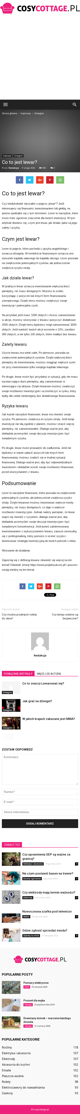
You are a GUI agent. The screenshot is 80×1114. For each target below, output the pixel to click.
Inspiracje (7, 155)
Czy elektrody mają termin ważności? (48, 892)
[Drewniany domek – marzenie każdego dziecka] (11, 1022)
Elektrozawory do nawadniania (23, 1087)
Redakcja (14, 167)
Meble (26, 916)
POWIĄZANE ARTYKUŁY (18, 673)
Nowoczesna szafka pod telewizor (47, 911)
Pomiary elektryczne (36, 982)
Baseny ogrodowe (32, 878)
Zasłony (7, 1093)
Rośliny (7, 1047)
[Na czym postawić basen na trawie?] (11, 878)
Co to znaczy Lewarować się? (43, 683)
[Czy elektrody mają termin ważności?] (11, 897)
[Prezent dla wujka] (11, 1005)
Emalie (6, 1070)
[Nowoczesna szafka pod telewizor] (11, 916)
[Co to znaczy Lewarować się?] (11, 687)
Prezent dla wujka (34, 1000)
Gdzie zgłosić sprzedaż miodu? (44, 930)
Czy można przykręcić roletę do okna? (19, 616)
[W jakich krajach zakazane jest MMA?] (11, 723)
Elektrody (27, 897)
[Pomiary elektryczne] (11, 987)
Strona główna (9, 113)
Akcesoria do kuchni (16, 1065)
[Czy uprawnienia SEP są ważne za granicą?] (11, 859)
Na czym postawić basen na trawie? (47, 873)
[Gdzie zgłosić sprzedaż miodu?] (11, 935)
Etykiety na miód (31, 935)
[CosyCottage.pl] (40, 8)
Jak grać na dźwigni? (37, 701)
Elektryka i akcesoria (33, 864)
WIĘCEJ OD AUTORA (49, 673)
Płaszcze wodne (13, 1076)
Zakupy (28, 1004)
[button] (75, 105)
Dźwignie (18, 155)
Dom (27, 987)
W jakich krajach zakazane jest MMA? (48, 719)
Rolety (6, 1082)
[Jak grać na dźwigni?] (11, 705)
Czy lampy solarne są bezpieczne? (65, 616)
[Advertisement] (40, 58)
